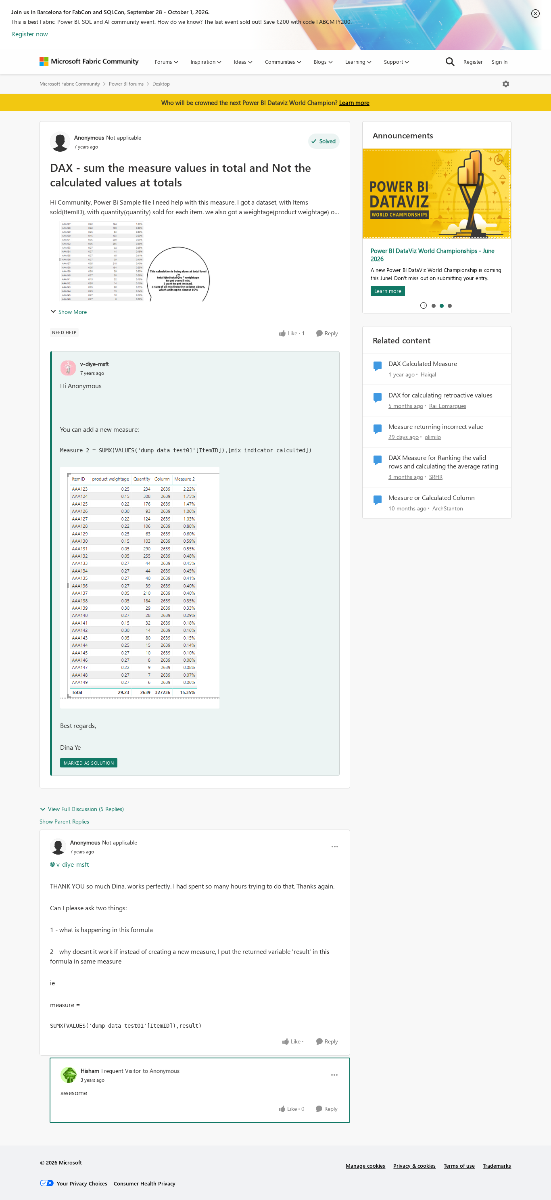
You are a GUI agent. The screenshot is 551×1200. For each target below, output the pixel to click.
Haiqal (428, 374)
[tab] (433, 305)
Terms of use (459, 1165)
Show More (72, 312)
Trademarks (497, 1165)
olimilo (433, 437)
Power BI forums (126, 84)
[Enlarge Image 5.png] (139, 588)
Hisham (90, 1071)
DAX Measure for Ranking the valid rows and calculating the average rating (443, 462)
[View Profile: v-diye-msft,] (68, 368)
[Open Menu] (505, 84)
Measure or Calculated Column (431, 497)
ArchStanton (447, 508)
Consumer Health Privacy (144, 1183)
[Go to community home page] (89, 61)
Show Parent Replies (64, 821)
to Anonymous (161, 1071)
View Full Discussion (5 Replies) (86, 809)
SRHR (435, 477)
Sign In (499, 61)
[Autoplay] (423, 305)
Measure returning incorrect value (435, 426)
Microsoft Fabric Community (70, 84)
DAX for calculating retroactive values (440, 395)
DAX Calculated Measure (422, 364)
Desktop (161, 84)
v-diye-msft (94, 364)
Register (473, 61)
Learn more (354, 102)
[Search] (450, 62)
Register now (29, 33)
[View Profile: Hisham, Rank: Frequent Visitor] (69, 1075)
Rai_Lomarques (447, 406)
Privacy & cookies (414, 1165)
